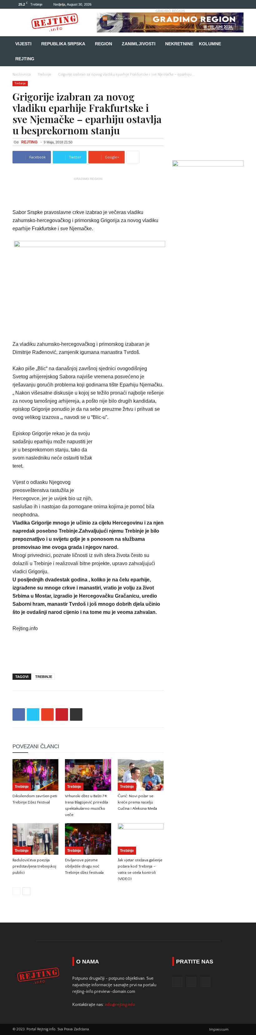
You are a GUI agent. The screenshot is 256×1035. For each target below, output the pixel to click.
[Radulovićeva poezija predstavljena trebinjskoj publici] (35, 839)
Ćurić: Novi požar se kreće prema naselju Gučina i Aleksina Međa (137, 802)
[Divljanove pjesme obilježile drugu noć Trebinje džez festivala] (88, 839)
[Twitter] (228, 4)
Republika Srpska (63, 43)
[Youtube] (239, 4)
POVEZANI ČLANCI (35, 746)
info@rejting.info (120, 1004)
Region (103, 43)
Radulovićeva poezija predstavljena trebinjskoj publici (34, 866)
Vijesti (23, 43)
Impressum (219, 1030)
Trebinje (44, 74)
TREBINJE (43, 677)
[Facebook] (218, 4)
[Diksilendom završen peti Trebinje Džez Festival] (35, 775)
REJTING (29, 142)
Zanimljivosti (138, 43)
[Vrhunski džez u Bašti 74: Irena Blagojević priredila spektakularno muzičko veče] (88, 775)
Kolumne (210, 43)
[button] (236, 44)
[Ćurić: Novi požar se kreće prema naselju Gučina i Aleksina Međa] (141, 775)
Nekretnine (179, 43)
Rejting (24, 58)
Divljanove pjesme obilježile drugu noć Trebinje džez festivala (84, 866)
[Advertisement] (88, 192)
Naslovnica (21, 74)
